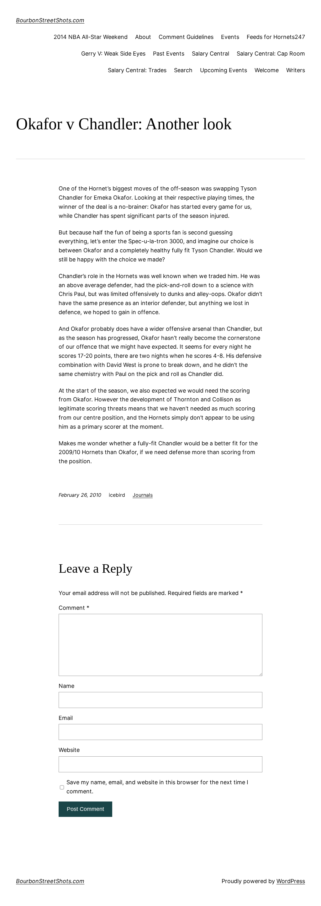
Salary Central (210, 53)
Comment (74, 607)
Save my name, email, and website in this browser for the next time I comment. (157, 787)
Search (183, 70)
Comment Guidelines (186, 37)
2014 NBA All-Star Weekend (91, 37)
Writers (295, 70)
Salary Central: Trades (137, 70)
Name (66, 686)
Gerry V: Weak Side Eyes (113, 53)
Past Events (168, 53)
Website (69, 750)
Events (230, 37)
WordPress (290, 881)
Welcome (267, 70)
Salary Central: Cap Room (271, 53)
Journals (143, 495)
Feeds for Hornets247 (276, 37)
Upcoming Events (223, 70)
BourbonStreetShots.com (50, 20)
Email (66, 718)
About (143, 37)
